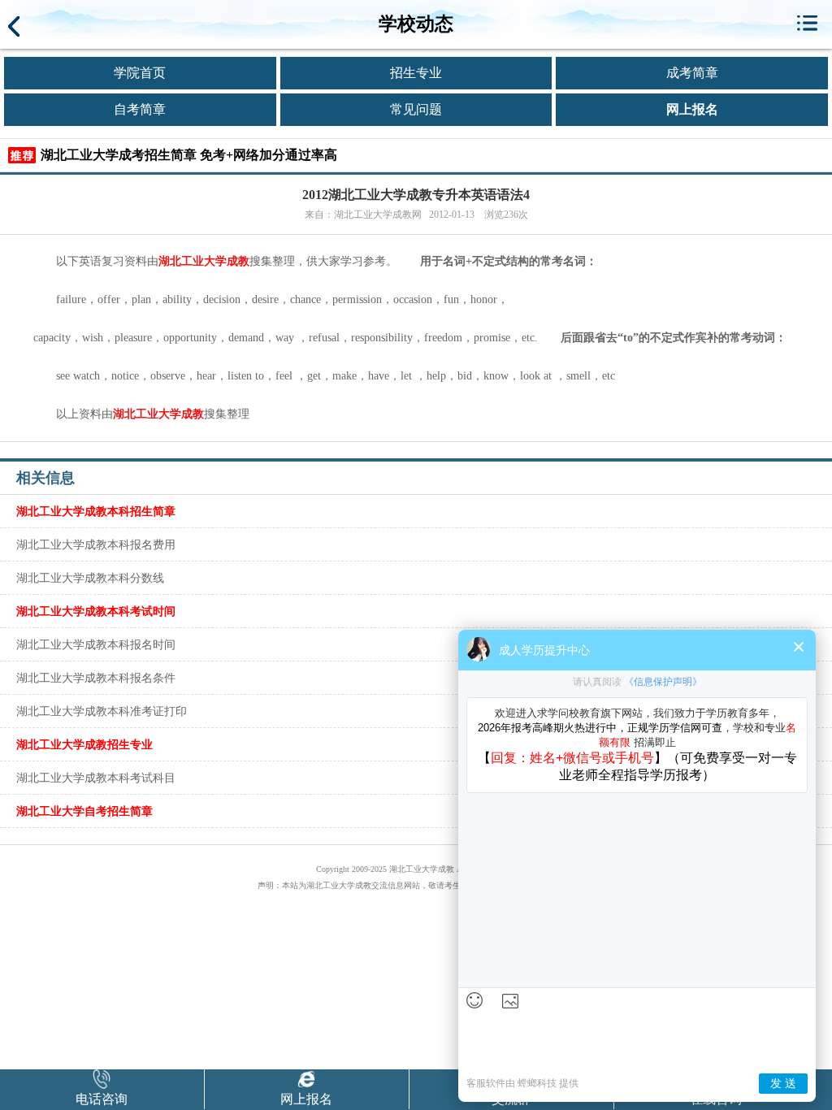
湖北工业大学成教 (203, 261)
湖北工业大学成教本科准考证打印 (101, 711)
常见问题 (416, 109)
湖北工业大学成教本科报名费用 (96, 544)
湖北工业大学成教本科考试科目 (96, 777)
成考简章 (692, 73)
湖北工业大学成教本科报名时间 (96, 644)
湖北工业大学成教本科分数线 (90, 577)
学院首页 (140, 73)
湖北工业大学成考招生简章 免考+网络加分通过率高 (189, 155)
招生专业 (416, 73)
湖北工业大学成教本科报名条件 (96, 677)
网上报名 (692, 109)
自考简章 (140, 109)
